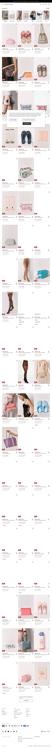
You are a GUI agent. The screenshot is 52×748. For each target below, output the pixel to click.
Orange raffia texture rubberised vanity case (41, 284)
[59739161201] (49, 158)
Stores (27, 716)
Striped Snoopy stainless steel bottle (41, 654)
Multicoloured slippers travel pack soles (9, 654)
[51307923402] (33, 225)
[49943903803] (17, 259)
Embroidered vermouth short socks (9, 217)
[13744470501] (33, 461)
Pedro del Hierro (30, 745)
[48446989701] (33, 91)
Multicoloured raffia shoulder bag (40, 486)
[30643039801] (49, 461)
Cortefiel (39, 745)
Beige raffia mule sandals (23, 520)
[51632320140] (33, 327)
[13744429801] (49, 629)
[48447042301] (33, 629)
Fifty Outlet (43, 745)
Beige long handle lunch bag (40, 587)
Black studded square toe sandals (24, 352)
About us (27, 709)
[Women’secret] (9, 4)
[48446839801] (49, 428)
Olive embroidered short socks (8, 150)
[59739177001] (17, 192)
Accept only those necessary (28, 119)
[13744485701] (49, 663)
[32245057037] (17, 528)
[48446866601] (33, 595)
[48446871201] (17, 91)
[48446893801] (49, 528)
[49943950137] (17, 158)
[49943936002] (33, 24)
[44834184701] (17, 327)
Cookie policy (20, 741)
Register (3, 711)
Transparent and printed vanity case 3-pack (25, 217)
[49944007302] (49, 595)
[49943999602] (17, 629)
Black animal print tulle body (23, 419)
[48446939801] (17, 495)
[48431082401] (49, 259)
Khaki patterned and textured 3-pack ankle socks (41, 150)
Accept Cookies (27, 123)
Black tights (21, 386)
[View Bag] (48, 4)
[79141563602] (33, 293)
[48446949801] (33, 562)
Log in (3, 709)
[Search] (41, 4)
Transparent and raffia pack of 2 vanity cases (25, 183)
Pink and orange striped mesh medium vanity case (25, 587)
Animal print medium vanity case (24, 688)
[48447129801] (49, 495)
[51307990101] (17, 293)
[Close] (43, 111)
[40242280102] (33, 394)
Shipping (15, 711)
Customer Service (17, 709)
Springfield (35, 745)
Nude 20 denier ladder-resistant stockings (9, 318)
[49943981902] (17, 461)
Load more (26, 700)
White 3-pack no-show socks (40, 352)
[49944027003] (33, 528)
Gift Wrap (15, 717)
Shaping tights (21, 250)
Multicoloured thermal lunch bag (40, 453)
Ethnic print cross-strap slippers (40, 83)
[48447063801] (17, 595)
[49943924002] (49, 58)
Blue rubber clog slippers (39, 419)
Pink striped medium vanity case (8, 49)
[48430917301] (17, 24)
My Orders (4, 714)
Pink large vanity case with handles (9, 587)
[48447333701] (49, 562)
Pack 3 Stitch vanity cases (7, 83)
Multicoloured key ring (38, 217)
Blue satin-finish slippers (23, 150)
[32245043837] (33, 495)
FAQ (14, 716)
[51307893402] (33, 259)
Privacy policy (20, 739)
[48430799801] (33, 192)
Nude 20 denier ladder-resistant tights (25, 284)
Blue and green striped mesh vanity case (9, 520)
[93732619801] (49, 192)
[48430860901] (17, 225)
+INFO (35, 116)
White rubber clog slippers (7, 688)
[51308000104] (33, 361)
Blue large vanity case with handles (25, 654)
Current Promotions (17, 714)
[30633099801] (17, 428)
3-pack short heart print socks (8, 352)
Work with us (28, 714)
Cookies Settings (37, 736)
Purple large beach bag (6, 453)
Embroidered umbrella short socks (40, 183)
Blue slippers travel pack (7, 486)
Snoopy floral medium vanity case (8, 250)
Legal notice (20, 736)
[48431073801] (49, 361)
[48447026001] (49, 91)
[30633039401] (49, 24)
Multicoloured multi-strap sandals (24, 49)
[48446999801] (33, 663)
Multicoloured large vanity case (40, 520)
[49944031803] (49, 394)
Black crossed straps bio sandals (8, 183)
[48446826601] (17, 394)
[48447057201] (17, 562)
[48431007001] (49, 225)
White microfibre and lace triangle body (25, 318)
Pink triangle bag (37, 250)
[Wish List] (46, 4)
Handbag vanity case (38, 386)
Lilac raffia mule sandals (7, 553)
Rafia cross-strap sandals (7, 284)
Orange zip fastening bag (23, 83)
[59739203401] (17, 361)
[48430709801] (33, 158)
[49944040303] (17, 663)
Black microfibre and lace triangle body (41, 318)
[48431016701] (33, 58)
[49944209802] (33, 428)
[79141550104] (49, 293)
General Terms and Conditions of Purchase (25, 738)
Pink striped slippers (22, 453)
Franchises (28, 711)
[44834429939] (49, 327)
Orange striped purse (38, 688)
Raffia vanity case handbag (39, 553)
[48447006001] (17, 58)
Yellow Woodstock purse (23, 486)
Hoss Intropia (48, 745)
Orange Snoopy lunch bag (7, 419)
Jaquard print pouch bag (39, 49)
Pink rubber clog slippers (23, 553)
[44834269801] (49, 125)
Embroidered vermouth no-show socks (9, 386)
